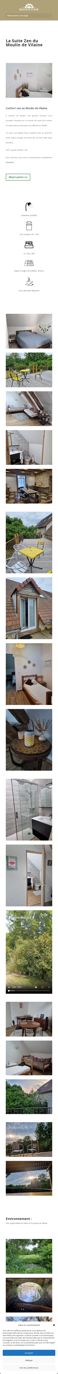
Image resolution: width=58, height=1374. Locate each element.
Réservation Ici (18, 177)
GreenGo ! (10, 162)
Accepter (29, 1353)
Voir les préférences (29, 1367)
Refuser (29, 1360)
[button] (54, 1325)
